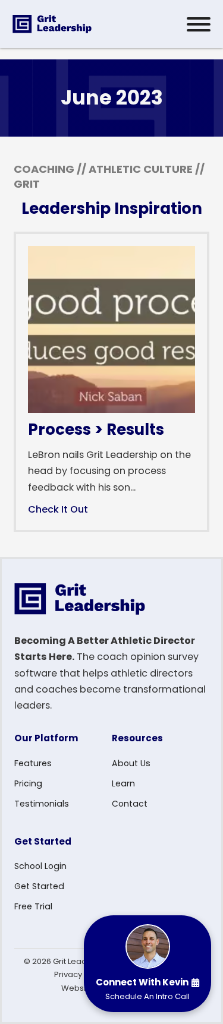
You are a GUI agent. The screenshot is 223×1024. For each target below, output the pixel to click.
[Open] (199, 24)
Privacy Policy (80, 974)
